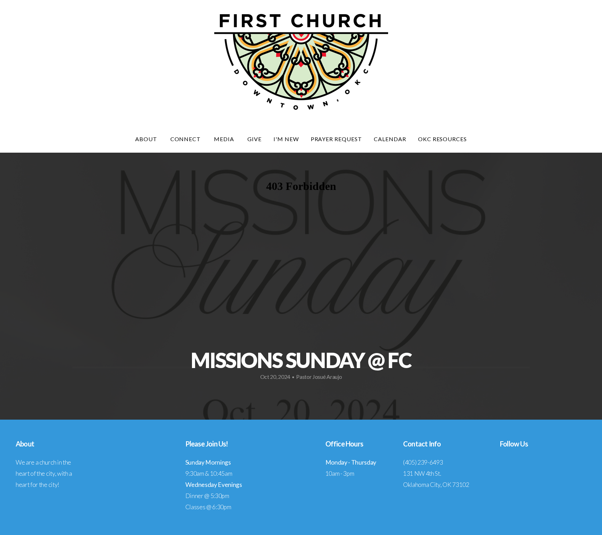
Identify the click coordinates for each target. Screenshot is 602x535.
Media (225, 139)
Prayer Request (336, 139)
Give (254, 139)
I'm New (286, 139)
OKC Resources (442, 139)
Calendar (390, 139)
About (147, 139)
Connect (186, 139)
